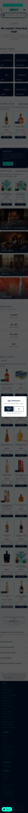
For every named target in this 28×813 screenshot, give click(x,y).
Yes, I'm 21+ (9, 409)
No (19, 409)
